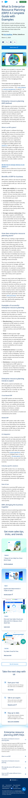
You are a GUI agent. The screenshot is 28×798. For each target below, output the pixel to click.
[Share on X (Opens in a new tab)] (7, 42)
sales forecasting (11, 295)
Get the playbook (8, 564)
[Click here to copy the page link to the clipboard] (14, 42)
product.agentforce (15, 452)
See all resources (14, 664)
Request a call (11, 705)
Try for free (10, 689)
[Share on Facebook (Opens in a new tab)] (10, 42)
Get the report (7, 594)
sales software (22, 87)
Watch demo (13, 47)
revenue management (9, 89)
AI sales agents (16, 456)
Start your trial (7, 655)
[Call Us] (24, 789)
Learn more (7, 627)
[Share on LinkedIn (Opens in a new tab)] (3, 42)
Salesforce (4, 145)
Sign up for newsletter (13, 721)
